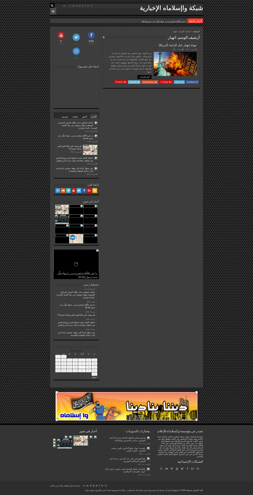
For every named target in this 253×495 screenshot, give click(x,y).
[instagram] (70, 5)
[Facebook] (85, 5)
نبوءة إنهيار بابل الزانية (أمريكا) (178, 45)
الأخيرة (94, 117)
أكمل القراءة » (144, 77)
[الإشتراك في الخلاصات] (104, 37)
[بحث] (52, 5)
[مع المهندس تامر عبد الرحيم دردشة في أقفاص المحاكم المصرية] (148, 458)
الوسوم (65, 117)
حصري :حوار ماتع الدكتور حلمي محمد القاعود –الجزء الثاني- (128, 449)
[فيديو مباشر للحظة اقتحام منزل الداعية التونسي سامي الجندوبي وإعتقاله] (148, 437)
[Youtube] (79, 5)
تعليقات (75, 117)
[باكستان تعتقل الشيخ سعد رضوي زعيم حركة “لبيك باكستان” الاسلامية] (148, 469)
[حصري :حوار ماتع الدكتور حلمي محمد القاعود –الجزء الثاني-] (148, 448)
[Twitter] (82, 5)
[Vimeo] (76, 5)
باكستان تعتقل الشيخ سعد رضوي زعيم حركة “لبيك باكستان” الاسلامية (125, 470)
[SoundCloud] (73, 5)
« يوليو (95, 377)
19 (82, 367)
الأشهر (84, 117)
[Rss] (92, 5)
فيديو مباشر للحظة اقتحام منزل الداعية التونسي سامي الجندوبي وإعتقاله (128, 439)
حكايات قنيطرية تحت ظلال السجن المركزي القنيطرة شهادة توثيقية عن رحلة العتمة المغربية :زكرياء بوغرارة (78, 125)
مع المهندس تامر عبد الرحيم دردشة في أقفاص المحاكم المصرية (128, 459)
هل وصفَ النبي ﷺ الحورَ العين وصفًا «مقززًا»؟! (168, 21)
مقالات (179, 49)
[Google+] (88, 5)
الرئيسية (196, 31)
